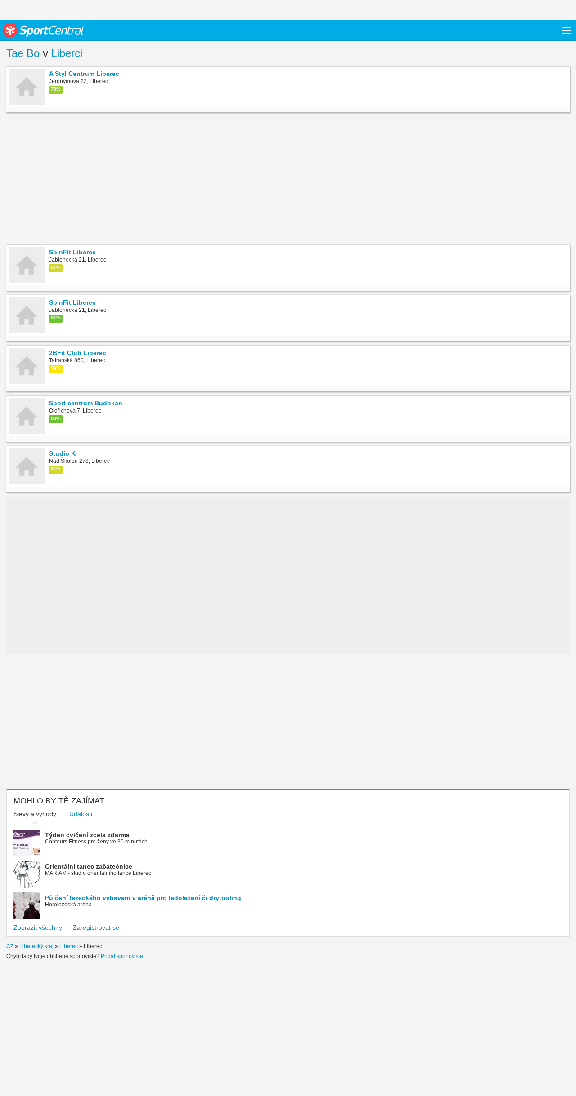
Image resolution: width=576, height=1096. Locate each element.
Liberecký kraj (36, 946)
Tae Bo (23, 53)
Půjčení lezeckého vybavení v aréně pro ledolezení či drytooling (143, 897)
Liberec (68, 946)
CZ (10, 946)
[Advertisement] (142, 180)
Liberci (66, 53)
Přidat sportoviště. (122, 956)
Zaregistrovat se (96, 927)
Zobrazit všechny (38, 927)
